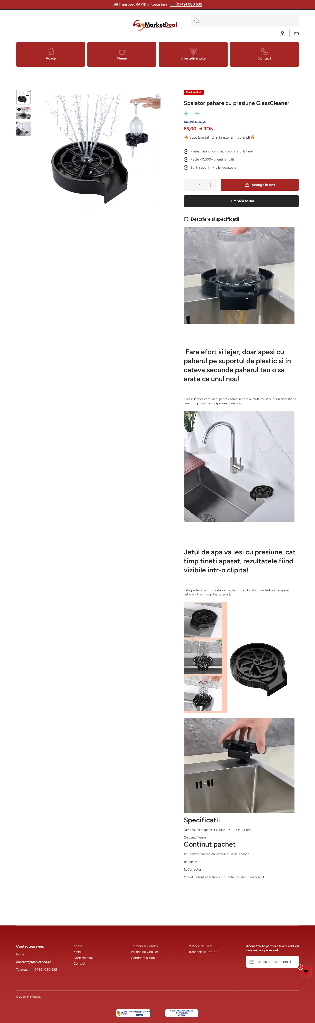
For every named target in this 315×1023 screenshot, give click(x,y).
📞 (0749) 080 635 (186, 4)
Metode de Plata (200, 946)
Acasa (78, 946)
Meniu (78, 952)
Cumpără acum (241, 201)
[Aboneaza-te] (293, 962)
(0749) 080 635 (45, 970)
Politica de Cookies (145, 952)
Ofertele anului (84, 958)
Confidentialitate (143, 958)
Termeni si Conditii (144, 946)
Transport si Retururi (203, 952)
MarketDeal (34, 996)
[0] (306, 972)
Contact (79, 964)
